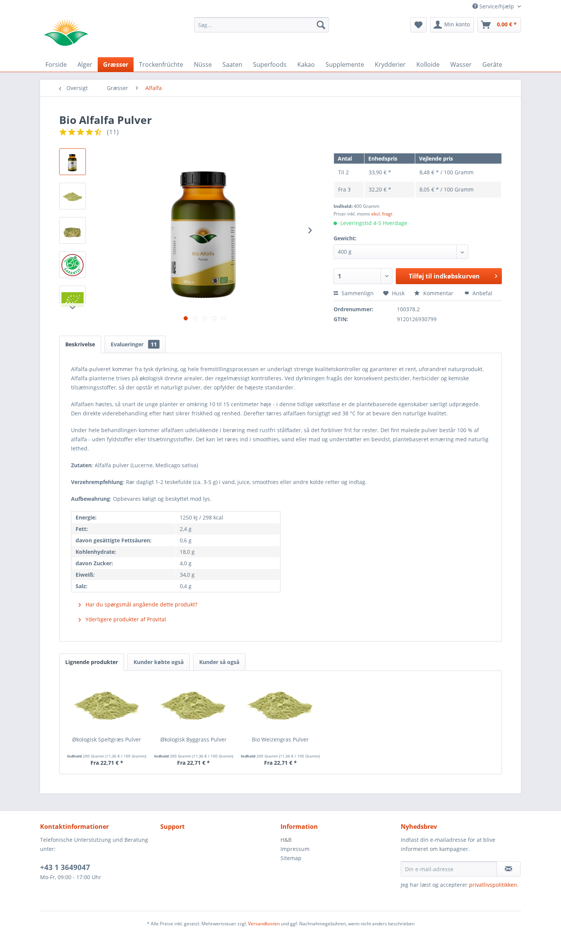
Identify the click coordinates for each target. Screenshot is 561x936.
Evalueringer (134, 344)
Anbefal (481, 293)
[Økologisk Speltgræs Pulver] (107, 705)
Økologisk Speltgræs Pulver (106, 739)
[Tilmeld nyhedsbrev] (509, 868)
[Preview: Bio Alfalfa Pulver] (72, 161)
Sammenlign (357, 293)
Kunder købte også (159, 662)
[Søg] (321, 24)
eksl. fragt (381, 214)
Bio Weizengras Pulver (280, 739)
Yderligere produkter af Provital (125, 619)
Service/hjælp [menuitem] (497, 6)
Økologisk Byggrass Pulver (193, 739)
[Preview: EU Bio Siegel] (72, 299)
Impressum (295, 848)
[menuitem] (261, 24)
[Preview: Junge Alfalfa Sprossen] (72, 230)
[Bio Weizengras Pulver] (280, 705)
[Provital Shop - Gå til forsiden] (66, 32)
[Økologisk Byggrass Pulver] (194, 705)
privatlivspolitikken (493, 884)
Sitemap (290, 858)
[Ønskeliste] (418, 24)
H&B (286, 839)
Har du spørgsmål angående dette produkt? (140, 604)
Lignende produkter (91, 662)
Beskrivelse (80, 344)
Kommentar (438, 293)
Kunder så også (219, 662)
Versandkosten (264, 923)
